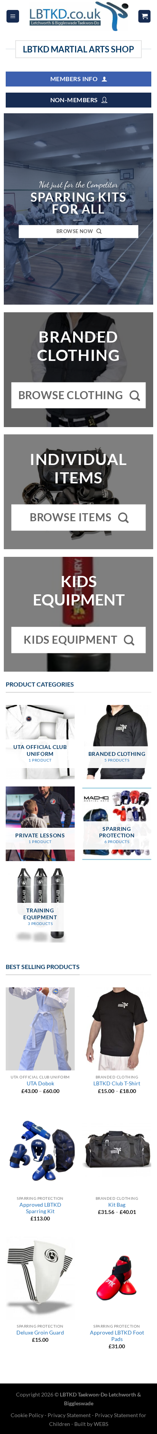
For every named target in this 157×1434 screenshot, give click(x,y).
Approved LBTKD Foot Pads (117, 1336)
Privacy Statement (69, 1415)
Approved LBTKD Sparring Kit (40, 1208)
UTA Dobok (40, 1083)
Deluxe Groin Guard (40, 1333)
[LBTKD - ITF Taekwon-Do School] (78, 16)
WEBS (101, 1424)
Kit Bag (116, 1205)
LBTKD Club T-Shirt (116, 1083)
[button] (12, 16)
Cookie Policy (28, 1415)
